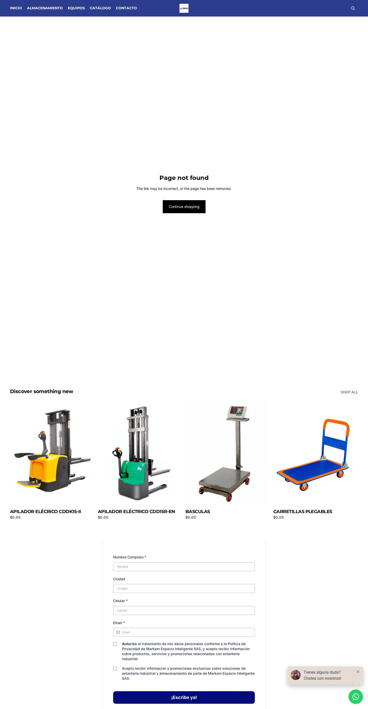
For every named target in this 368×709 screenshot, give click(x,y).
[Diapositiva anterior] (280, 453)
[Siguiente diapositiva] (350, 453)
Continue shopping (184, 206)
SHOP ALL (349, 392)
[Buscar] (352, 8)
